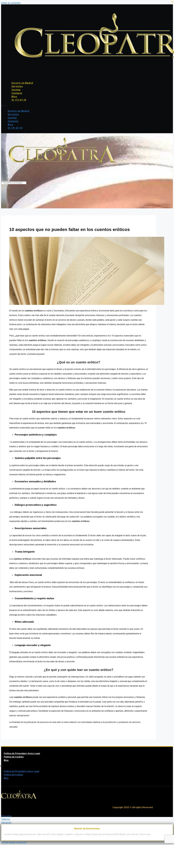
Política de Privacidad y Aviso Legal (22, 753)
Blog (14, 96)
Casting (16, 89)
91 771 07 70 (19, 100)
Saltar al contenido (11, 2)
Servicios (17, 86)
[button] (70, 105)
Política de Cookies (14, 757)
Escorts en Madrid (22, 83)
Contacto (17, 93)
